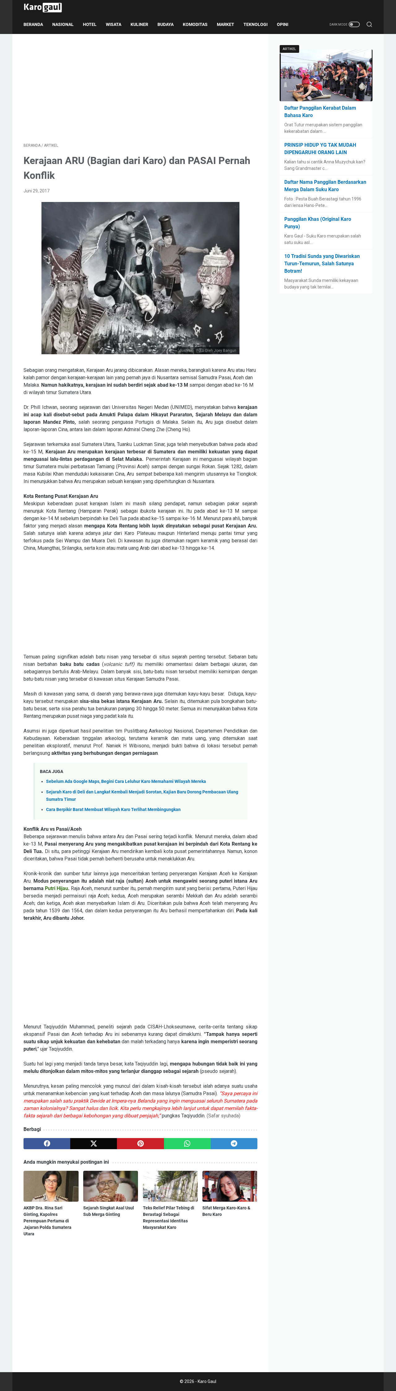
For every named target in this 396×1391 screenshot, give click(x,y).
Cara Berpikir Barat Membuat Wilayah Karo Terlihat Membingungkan (113, 809)
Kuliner (139, 24)
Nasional (63, 24)
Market (225, 24)
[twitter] (93, 1143)
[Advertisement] (140, 88)
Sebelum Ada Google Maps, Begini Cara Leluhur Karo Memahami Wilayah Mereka (126, 781)
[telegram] (234, 1143)
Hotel (90, 24)
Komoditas (195, 24)
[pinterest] (140, 1143)
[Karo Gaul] (47, 7)
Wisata (113, 24)
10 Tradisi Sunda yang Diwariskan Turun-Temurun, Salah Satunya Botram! (322, 263)
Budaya (165, 24)
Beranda (33, 24)
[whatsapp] (187, 1143)
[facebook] (47, 1143)
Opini (282, 24)
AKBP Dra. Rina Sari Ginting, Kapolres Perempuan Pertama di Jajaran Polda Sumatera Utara (47, 1220)
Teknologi (255, 24)
